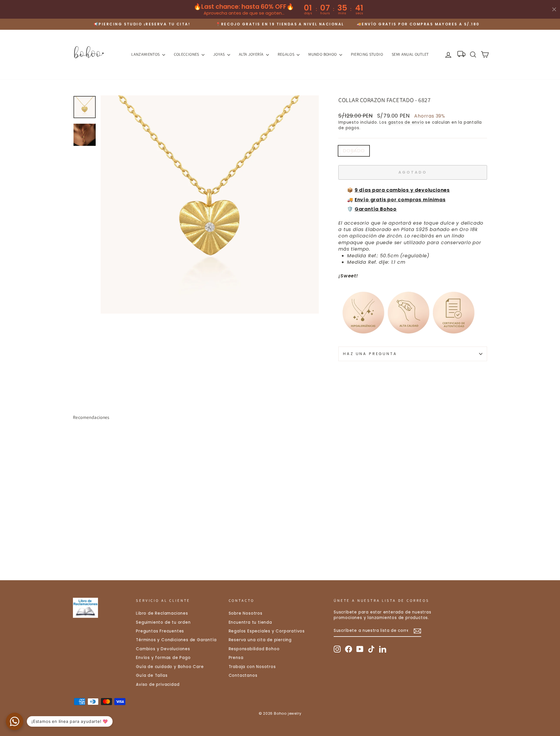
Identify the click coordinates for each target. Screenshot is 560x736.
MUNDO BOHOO (322, 54)
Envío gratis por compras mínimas (400, 199)
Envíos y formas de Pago (163, 657)
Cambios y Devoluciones (163, 649)
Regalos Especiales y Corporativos (267, 631)
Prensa (236, 657)
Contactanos (243, 675)
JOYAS (219, 54)
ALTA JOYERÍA (252, 54)
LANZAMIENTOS (146, 54)
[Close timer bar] (554, 9)
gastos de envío (406, 122)
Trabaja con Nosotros (252, 666)
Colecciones (187, 54)
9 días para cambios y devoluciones (402, 190)
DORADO (354, 150)
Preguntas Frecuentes (160, 631)
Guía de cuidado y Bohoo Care (170, 666)
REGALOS (286, 54)
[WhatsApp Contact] (14, 721)
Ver (122, 527)
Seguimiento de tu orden (163, 622)
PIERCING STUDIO (367, 54)
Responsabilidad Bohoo (254, 649)
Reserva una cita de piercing (260, 640)
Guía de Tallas (151, 675)
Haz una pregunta (370, 353)
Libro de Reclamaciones (162, 613)
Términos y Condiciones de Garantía (176, 640)
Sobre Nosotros (245, 613)
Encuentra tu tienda (250, 622)
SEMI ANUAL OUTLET (410, 54)
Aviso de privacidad (157, 684)
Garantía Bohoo (376, 209)
